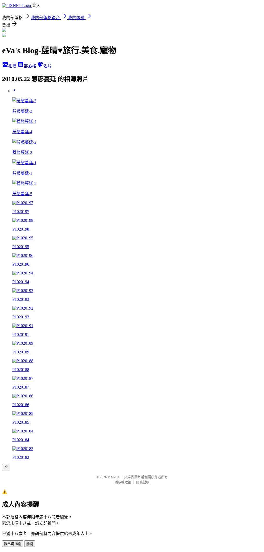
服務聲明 (143, 482)
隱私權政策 (122, 482)
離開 (29, 544)
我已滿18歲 (12, 544)
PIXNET (113, 477)
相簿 (13, 66)
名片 (47, 66)
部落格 (30, 66)
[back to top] (6, 467)
